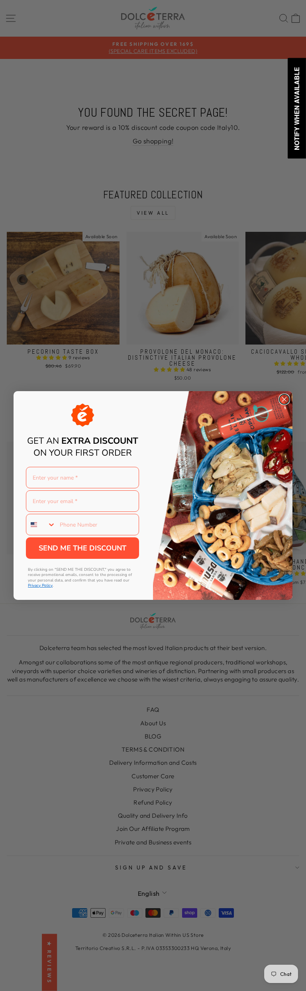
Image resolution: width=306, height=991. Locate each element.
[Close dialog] (284, 399)
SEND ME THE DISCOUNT (82, 548)
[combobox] (41, 524)
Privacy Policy (40, 585)
